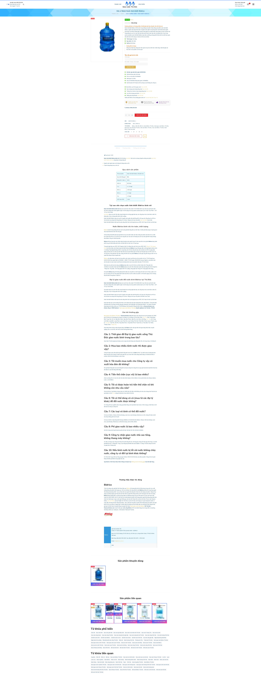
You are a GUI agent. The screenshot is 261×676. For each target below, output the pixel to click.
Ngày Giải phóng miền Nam (160, 637)
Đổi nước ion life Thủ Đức (136, 647)
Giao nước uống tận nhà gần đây (121, 635)
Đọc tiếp (109, 614)
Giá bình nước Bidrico (105, 637)
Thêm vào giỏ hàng (141, 115)
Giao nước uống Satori (96, 635)
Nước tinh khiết (131, 129)
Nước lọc (138, 123)
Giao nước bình (99, 632)
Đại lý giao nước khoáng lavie (129, 664)
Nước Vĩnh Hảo (119, 662)
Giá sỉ (134, 123)
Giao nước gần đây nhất (119, 632)
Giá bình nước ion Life (116, 637)
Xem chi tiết (144, 87)
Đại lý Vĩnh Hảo (106, 647)
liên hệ (113, 393)
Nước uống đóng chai (109, 662)
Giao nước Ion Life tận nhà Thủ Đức (132, 632)
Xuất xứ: (129, 43)
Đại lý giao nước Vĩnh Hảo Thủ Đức (132, 127)
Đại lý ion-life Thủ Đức (126, 642)
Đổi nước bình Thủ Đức (125, 647)
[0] (248, 5)
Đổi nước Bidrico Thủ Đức (146, 127)
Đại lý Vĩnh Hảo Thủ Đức (125, 669)
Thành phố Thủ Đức (148, 640)
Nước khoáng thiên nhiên (130, 659)
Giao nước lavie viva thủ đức (142, 657)
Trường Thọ (113, 324)
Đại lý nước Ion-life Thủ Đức (97, 645)
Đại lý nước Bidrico (157, 642)
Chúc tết (93, 632)
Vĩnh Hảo (129, 662)
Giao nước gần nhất (108, 632)
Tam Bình (107, 322)
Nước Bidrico (107, 659)
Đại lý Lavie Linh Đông (137, 642)
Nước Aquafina (100, 659)
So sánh (144, 136)
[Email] (9, 4)
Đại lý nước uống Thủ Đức (133, 645)
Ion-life (164, 657)
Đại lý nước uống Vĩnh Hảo (146, 645)
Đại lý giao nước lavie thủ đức (162, 664)
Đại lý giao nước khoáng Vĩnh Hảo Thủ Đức (146, 664)
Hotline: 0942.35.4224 (131, 107)
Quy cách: (129, 41)
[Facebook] (131, 132)
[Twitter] (133, 132)
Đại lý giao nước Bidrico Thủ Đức (161, 126)
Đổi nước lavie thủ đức (161, 669)
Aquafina (93, 657)
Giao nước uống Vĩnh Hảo (150, 635)
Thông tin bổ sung (139, 148)
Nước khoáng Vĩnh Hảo (129, 640)
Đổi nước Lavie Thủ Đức (148, 647)
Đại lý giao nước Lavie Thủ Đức (113, 642)
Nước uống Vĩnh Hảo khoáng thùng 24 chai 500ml (109, 609)
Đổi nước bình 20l (115, 647)
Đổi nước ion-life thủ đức (149, 669)
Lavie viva (93, 659)
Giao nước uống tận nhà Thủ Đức (137, 635)
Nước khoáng (121, 659)
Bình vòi (141, 126)
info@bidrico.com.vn (119, 541)
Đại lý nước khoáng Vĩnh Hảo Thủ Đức (99, 669)
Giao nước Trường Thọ (146, 632)
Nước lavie (156, 659)
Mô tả (118, 148)
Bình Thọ (145, 317)
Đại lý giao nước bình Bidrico (137, 506)
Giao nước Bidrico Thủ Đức (158, 127)
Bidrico (131, 19)
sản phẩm (128, 158)
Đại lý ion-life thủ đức (128, 667)
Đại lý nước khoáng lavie (148, 667)
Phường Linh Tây (139, 640)
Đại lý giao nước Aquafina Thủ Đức (98, 664)
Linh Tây (148, 319)
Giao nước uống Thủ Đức (107, 635)
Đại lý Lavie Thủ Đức (147, 642)
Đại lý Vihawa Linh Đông (96, 647)
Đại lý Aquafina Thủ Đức (137, 662)
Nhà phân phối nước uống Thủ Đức (110, 640)
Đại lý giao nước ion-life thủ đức (114, 664)
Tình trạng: (129, 39)
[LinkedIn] (139, 132)
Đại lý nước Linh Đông (122, 645)
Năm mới (121, 640)
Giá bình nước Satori (126, 637)
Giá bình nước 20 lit (95, 637)
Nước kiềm (150, 659)
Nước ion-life (114, 659)
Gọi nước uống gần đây (148, 637)
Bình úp (107, 657)
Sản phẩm (106, 214)
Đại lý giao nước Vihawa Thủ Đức (98, 667)
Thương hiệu (126, 148)
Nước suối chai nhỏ (164, 659)
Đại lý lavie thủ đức (138, 667)
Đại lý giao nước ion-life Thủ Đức (98, 642)
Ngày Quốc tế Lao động (96, 640)
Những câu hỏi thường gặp (138, 461)
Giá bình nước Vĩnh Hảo (137, 637)
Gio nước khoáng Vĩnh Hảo (163, 635)
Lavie (168, 657)
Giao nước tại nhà (156, 632)
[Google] (136, 132)
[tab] (118, 148)
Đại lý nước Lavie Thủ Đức (110, 645)
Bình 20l (137, 126)
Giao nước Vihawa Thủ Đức (155, 657)
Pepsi (124, 662)
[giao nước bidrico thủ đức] (121, 54)
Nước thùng (93, 662)
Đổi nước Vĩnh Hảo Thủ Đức (97, 672)
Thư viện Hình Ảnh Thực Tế (151, 97)
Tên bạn (127, 57)
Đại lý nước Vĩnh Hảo (157, 645)
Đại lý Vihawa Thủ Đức (114, 669)
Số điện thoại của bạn (132, 61)
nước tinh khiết (143, 220)
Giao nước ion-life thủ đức (129, 657)
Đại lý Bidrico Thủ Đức (149, 126)
